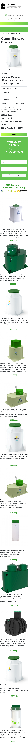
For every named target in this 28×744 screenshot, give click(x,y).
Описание (5, 70)
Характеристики (14, 70)
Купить (14, 134)
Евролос (13, 107)
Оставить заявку (14, 175)
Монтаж (11, 73)
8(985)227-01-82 (15, 18)
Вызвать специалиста (15, 11)
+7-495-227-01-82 (14, 151)
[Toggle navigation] (3, 29)
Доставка (4, 73)
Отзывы (22, 70)
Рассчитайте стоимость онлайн (15, 15)
